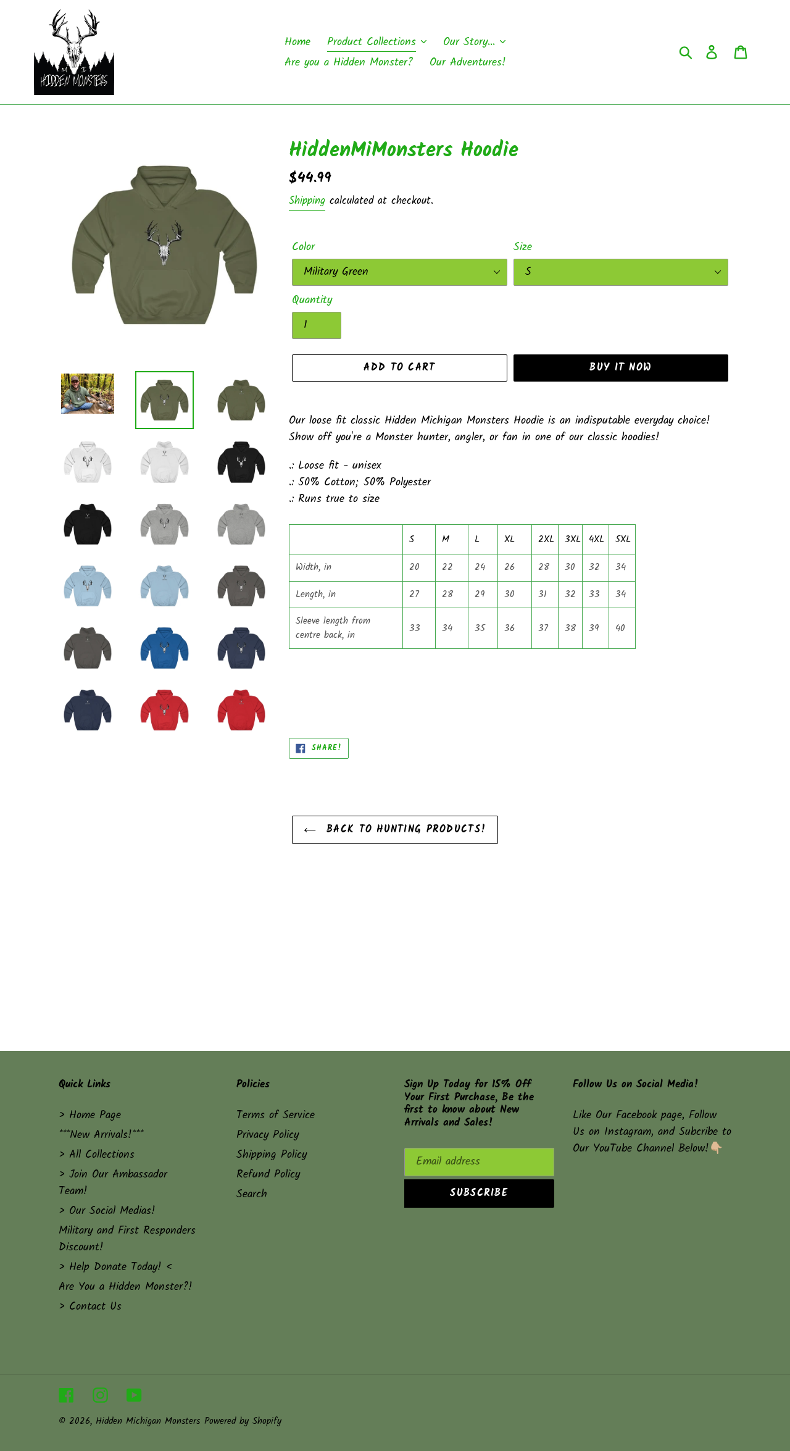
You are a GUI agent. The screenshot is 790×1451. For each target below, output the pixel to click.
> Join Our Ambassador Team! (113, 1183)
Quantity (312, 300)
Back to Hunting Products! (404, 829)
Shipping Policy (271, 1155)
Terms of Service (275, 1115)
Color (303, 247)
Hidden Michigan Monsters (148, 1421)
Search (251, 1194)
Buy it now (620, 367)
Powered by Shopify (242, 1421)
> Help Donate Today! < (115, 1267)
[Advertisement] (395, 930)
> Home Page (90, 1115)
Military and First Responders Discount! (127, 1239)
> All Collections (97, 1155)
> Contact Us (90, 1307)
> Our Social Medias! (107, 1211)
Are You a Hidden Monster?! (126, 1287)
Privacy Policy (267, 1135)
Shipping (307, 201)
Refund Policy (268, 1175)
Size (523, 247)
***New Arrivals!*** (101, 1135)
